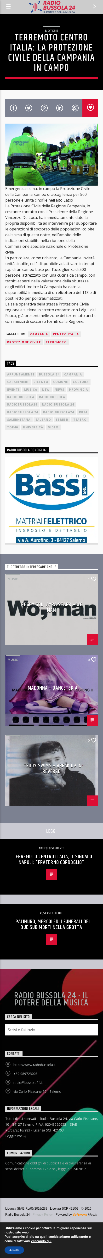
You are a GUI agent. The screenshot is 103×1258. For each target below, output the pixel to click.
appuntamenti (20, 374)
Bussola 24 (49, 374)
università (33, 427)
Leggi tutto (14, 1136)
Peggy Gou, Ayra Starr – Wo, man (52, 607)
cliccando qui (41, 1241)
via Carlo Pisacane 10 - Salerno (37, 1091)
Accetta (14, 1250)
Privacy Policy (43, 1214)
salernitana (19, 420)
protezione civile (24, 342)
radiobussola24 (22, 404)
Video (53, 427)
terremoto (56, 342)
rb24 (83, 412)
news (59, 390)
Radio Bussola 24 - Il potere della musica (51, 999)
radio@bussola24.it (28, 1082)
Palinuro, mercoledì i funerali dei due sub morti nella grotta (53, 924)
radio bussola (20, 397)
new (46, 390)
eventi (13, 390)
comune (60, 382)
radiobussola (52, 397)
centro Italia (66, 334)
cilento (41, 382)
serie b (62, 420)
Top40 (12, 427)
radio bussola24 (58, 412)
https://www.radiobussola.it (34, 1064)
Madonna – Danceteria (52, 688)
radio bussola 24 (58, 404)
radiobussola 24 (22, 412)
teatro (80, 420)
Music (13, 579)
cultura (80, 382)
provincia (78, 390)
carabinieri (18, 382)
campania (39, 334)
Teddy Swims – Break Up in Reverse (53, 769)
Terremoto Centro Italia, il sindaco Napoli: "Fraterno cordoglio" (52, 859)
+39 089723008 (25, 1073)
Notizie (51, 30)
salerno (43, 420)
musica (30, 390)
